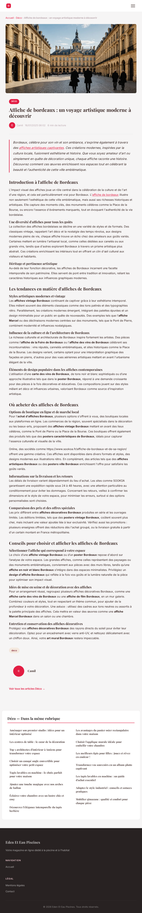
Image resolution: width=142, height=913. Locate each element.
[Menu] (133, 6)
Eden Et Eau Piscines (23, 842)
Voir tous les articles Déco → (27, 688)
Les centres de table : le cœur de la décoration (37, 742)
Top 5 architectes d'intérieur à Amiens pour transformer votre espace (36, 751)
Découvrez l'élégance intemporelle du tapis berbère (36, 809)
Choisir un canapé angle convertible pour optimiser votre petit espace (35, 762)
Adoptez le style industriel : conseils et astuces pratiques (104, 789)
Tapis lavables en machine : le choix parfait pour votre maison (36, 774)
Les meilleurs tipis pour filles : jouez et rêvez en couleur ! (103, 755)
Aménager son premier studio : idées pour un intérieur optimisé (37, 732)
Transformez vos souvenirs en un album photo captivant (104, 766)
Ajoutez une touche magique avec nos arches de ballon (36, 786)
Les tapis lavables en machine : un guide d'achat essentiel (100, 778)
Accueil (10, 17)
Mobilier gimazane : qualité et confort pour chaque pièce (102, 801)
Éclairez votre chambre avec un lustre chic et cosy (37, 797)
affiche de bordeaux (105, 194)
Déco (19, 17)
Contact (10, 891)
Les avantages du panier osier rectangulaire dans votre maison (102, 732)
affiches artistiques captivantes (41, 148)
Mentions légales (15, 885)
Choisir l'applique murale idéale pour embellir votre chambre (99, 743)
